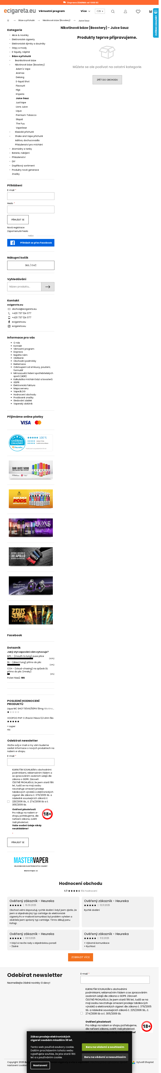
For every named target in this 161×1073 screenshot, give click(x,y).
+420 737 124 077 (21, 313)
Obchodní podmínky (25, 361)
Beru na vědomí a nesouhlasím (105, 1057)
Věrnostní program (24, 348)
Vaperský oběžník (23, 403)
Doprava (18, 351)
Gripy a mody (19, 47)
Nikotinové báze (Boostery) (30, 64)
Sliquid (19, 119)
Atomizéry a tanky (22, 148)
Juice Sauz (22, 98)
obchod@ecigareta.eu (24, 309)
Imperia (20, 94)
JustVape (21, 102)
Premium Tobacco (26, 115)
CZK (99, 11)
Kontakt (18, 345)
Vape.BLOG (19, 391)
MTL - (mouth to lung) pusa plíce (25, 656)
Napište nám (21, 355)
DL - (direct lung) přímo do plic (24, 662)
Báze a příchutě (21, 56)
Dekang (20, 77)
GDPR (16, 382)
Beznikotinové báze (25, 60)
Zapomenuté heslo (17, 231)
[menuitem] (52, 11)
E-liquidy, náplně (21, 52)
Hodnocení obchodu (25, 394)
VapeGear (21, 127)
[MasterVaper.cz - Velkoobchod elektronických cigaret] (31, 860)
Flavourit (20, 85)
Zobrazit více (80, 957)
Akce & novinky (20, 35)
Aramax (20, 73)
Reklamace (20, 364)
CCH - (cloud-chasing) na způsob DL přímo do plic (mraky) (27, 670)
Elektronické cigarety (23, 39)
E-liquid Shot (23, 81)
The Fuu (20, 123)
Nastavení (40, 1065)
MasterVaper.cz (31, 871)
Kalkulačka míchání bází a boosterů (33, 379)
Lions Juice (22, 106)
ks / (30, 265)
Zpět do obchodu (107, 79)
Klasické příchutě (24, 131)
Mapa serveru (21, 388)
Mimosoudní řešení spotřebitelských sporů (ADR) (33, 375)
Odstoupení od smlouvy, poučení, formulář (32, 369)
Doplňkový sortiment (23, 165)
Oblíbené (19, 358)
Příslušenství (18, 157)
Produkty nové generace (25, 169)
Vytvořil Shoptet (145, 1062)
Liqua (19, 110)
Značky (16, 174)
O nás (17, 342)
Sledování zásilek (23, 400)
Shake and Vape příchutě (29, 136)
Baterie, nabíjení (21, 152)
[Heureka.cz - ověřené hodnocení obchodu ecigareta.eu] (31, 442)
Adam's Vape (23, 68)
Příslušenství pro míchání (29, 144)
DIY (13, 161)
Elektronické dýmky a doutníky (28, 43)
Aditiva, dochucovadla (27, 140)
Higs (18, 89)
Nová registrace (16, 227)
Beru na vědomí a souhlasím (105, 1047)
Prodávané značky (23, 397)
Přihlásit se (17, 219)
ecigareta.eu (19, 321)
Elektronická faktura (24, 385)
